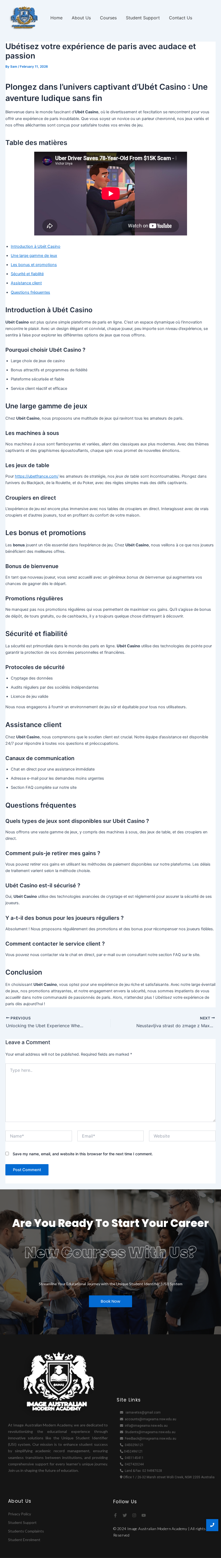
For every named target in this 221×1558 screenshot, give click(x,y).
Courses (108, 17)
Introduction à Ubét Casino (35, 246)
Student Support (143, 17)
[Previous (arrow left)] (9, 779)
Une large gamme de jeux (34, 255)
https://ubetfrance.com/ (36, 476)
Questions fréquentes (30, 292)
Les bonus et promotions (34, 264)
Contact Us (180, 17)
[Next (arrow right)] (211, 779)
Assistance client (26, 283)
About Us (81, 17)
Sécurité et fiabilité (27, 273)
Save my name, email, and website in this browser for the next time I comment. (83, 1154)
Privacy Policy (19, 1514)
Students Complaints (26, 1531)
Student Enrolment (24, 1539)
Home (56, 17)
